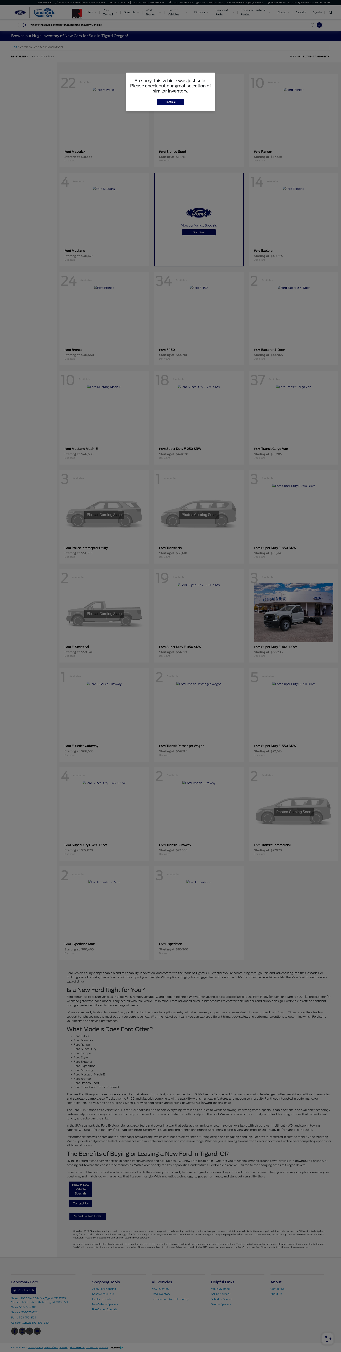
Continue (171, 102)
